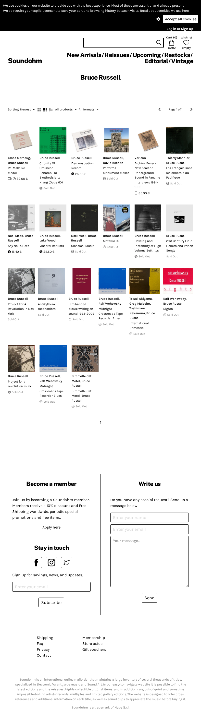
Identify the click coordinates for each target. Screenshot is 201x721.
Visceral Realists (51, 246)
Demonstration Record (82, 165)
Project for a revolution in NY (19, 384)
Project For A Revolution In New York (21, 308)
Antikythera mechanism (47, 306)
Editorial (156, 61)
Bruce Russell (18, 163)
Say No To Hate (18, 246)
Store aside (92, 643)
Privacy (43, 649)
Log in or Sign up (180, 29)
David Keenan (113, 163)
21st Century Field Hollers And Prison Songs (179, 245)
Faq (40, 643)
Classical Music (82, 246)
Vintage (182, 61)
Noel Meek (15, 236)
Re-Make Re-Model (17, 170)
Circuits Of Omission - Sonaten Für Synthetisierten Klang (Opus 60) (51, 172)
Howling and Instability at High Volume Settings (148, 245)
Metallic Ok (111, 241)
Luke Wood (47, 240)
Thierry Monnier (177, 158)
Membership (93, 637)
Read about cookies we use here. (164, 11)
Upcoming (147, 55)
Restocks (177, 55)
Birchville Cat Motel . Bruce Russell (81, 395)
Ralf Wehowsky (110, 303)
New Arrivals (84, 55)
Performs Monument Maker (116, 170)
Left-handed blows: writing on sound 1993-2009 (81, 308)
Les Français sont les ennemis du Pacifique (179, 172)
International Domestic (139, 325)
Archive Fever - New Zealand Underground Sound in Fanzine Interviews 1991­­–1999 (147, 175)
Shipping (45, 637)
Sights (168, 309)
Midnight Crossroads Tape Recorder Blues (111, 313)
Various (140, 158)
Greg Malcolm (139, 303)
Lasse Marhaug (19, 158)
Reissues (116, 55)
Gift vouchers (94, 649)
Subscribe (51, 602)
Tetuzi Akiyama (140, 298)
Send (149, 598)
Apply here (51, 527)
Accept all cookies (181, 19)
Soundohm (25, 61)
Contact (44, 655)
